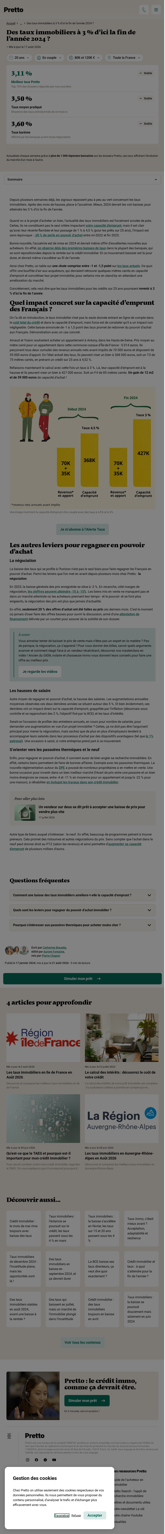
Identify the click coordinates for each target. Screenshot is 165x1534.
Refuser (76, 1515)
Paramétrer (62, 1515)
